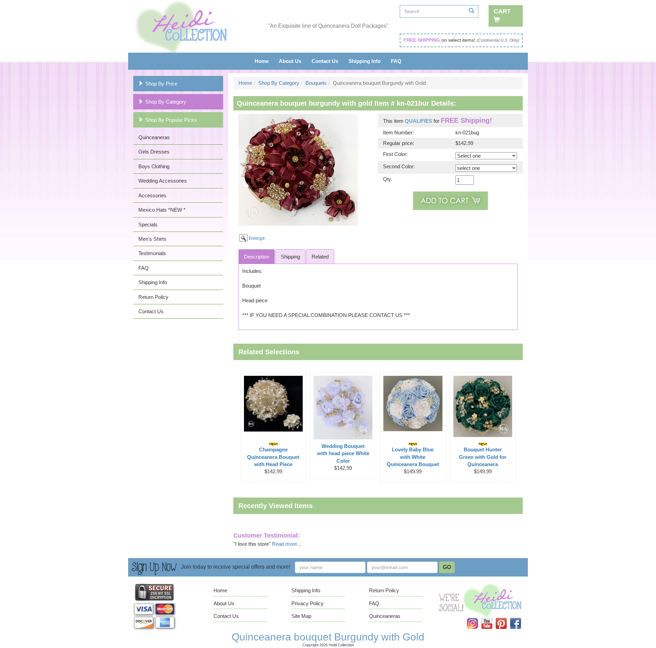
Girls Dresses (153, 152)
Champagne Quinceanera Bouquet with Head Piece (273, 457)
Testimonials (152, 253)
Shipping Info (364, 61)
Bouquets (316, 83)
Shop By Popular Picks (171, 120)
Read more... (286, 544)
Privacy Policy (307, 603)
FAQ (396, 61)
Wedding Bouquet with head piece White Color (343, 453)
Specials (148, 224)
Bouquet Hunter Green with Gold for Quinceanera (482, 457)
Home (262, 61)
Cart (502, 11)
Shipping (290, 257)
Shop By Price (161, 84)
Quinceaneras (154, 137)
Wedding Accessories (162, 181)
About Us (290, 61)
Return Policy (153, 297)
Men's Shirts (152, 239)
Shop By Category (165, 102)
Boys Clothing (153, 166)
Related (320, 257)
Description (256, 257)
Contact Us (325, 61)
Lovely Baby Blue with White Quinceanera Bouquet (413, 457)
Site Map (301, 616)
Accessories (152, 195)
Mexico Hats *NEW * (162, 210)
